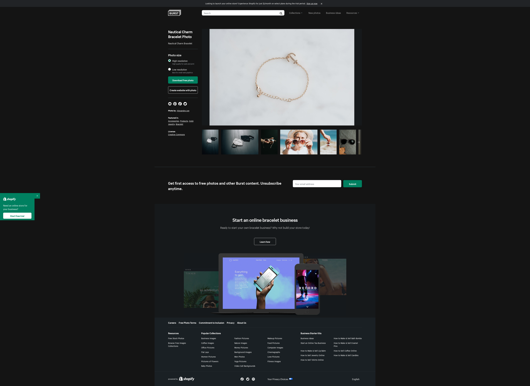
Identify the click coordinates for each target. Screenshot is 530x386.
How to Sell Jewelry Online (312, 355)
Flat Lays (205, 351)
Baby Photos (206, 365)
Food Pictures (273, 342)
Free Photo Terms (187, 322)
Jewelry (171, 123)
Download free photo (183, 80)
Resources (351, 12)
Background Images (243, 351)
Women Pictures (208, 356)
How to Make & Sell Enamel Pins (346, 344)
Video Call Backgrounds (244, 365)
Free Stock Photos (176, 338)
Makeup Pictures (274, 338)
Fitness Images (274, 361)
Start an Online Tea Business (313, 342)
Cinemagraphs (273, 351)
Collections (294, 12)
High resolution (180, 60)
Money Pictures (241, 347)
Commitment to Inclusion (211, 322)
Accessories (173, 120)
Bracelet (179, 123)
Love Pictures (273, 356)
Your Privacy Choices (277, 379)
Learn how (265, 241)
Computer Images (275, 347)
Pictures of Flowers (209, 361)
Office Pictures (207, 347)
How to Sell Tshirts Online (312, 359)
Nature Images (240, 342)
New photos (314, 12)
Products (184, 120)
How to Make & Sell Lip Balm (313, 350)
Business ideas (333, 12)
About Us (241, 322)
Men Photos (239, 356)
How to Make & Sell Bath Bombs (348, 338)
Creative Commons (176, 134)
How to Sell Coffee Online (345, 350)
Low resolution (179, 69)
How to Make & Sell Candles (346, 355)
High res (239, 151)
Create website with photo (183, 90)
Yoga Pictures (240, 361)
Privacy (230, 322)
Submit (352, 183)
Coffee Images (207, 342)
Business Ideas (307, 338)
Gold (191, 120)
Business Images (208, 338)
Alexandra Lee (183, 110)
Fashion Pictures (241, 338)
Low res (211, 151)
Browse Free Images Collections (177, 344)
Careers (172, 322)
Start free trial (17, 215)
